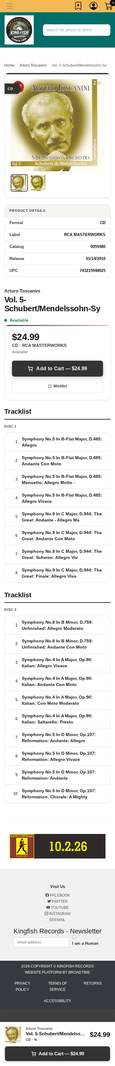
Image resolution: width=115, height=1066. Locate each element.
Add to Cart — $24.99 (61, 368)
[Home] (19, 29)
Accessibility (57, 1001)
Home (9, 65)
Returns (93, 983)
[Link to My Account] (94, 7)
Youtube (59, 907)
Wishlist (60, 386)
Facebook (59, 895)
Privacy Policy (22, 986)
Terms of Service (57, 986)
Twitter (59, 901)
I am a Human (85, 943)
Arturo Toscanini (33, 65)
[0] (109, 7)
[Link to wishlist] (78, 7)
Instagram (59, 914)
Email (59, 920)
